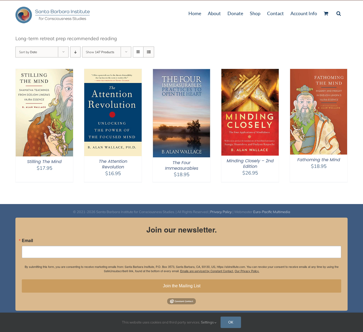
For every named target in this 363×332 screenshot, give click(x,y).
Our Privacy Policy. (247, 271)
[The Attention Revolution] (113, 72)
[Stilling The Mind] (44, 72)
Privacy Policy (221, 212)
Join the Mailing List (181, 286)
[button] (338, 12)
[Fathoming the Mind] (318, 72)
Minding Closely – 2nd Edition (250, 163)
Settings (207, 322)
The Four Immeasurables (181, 165)
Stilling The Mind (44, 162)
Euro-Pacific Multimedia (271, 212)
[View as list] (148, 52)
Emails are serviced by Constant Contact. (207, 271)
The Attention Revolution (113, 164)
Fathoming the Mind (318, 160)
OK (230, 322)
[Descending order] (75, 52)
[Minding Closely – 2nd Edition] (250, 72)
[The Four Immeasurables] (181, 72)
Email (27, 240)
